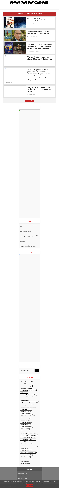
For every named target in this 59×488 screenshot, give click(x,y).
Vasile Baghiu (25, 461)
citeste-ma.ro (32, 61)
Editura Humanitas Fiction (28, 415)
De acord (29, 485)
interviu (32, 439)
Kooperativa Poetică (27, 444)
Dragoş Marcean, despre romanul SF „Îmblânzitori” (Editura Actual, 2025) (39, 89)
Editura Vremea (25, 431)
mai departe (29, 100)
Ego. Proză (24, 433)
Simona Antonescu (26, 459)
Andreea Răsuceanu (26, 386)
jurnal (23, 441)
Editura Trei (25, 428)
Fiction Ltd (24, 435)
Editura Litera (25, 418)
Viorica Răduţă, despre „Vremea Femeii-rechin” (39, 20)
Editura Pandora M (26, 422)
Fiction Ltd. (33, 435)
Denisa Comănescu (33, 405)
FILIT (23, 437)
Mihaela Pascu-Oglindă (34, 51)
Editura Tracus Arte (26, 426)
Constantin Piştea (33, 36)
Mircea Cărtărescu (26, 450)
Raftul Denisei (25, 457)
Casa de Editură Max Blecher (28, 394)
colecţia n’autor (25, 402)
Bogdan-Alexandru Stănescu (28, 390)
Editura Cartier (25, 409)
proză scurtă (32, 452)
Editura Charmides (26, 411)
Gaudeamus (31, 437)
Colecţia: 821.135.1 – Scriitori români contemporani (29, 399)
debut (23, 405)
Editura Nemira (26, 420)
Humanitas (24, 439)
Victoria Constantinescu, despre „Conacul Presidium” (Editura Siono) (40, 58)
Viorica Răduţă (32, 23)
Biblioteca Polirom (26, 388)
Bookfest (24, 392)
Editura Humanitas (26, 413)
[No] (54, 484)
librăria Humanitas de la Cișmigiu (29, 446)
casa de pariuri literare (27, 397)
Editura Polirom (26, 424)
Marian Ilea (24, 448)
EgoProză (33, 433)
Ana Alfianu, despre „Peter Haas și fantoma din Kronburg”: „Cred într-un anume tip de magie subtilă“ (39, 46)
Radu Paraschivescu (26, 454)
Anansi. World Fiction (27, 381)
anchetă (24, 384)
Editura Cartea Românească (28, 407)
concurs (35, 402)
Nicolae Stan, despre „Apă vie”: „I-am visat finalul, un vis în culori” (39, 33)
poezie (23, 452)
